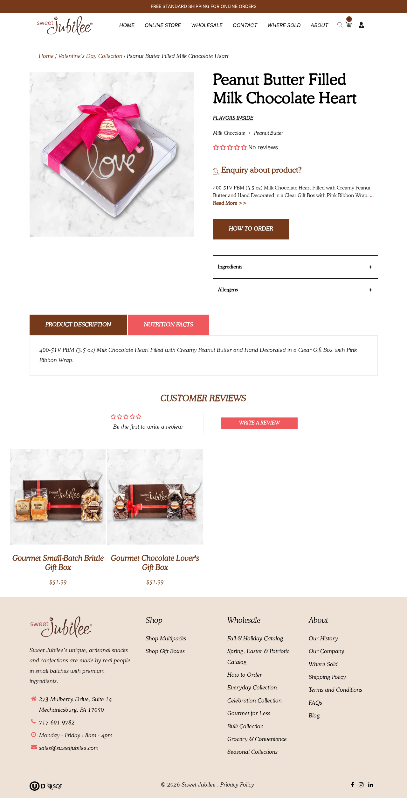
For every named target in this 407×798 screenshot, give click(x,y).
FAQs (315, 703)
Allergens (295, 290)
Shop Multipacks (166, 639)
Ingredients (295, 267)
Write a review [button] (259, 423)
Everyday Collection (252, 688)
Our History (323, 639)
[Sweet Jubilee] (64, 25)
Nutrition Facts (168, 325)
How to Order (251, 229)
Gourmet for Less (248, 713)
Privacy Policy (237, 785)
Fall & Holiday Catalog (255, 639)
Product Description (78, 325)
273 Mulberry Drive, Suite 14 (75, 699)
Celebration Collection (254, 701)
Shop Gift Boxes (165, 651)
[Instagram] (361, 785)
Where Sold (323, 664)
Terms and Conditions (335, 690)
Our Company (326, 651)
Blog (314, 716)
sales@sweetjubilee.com (69, 748)
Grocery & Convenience (257, 739)
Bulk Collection (245, 727)
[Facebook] (352, 785)
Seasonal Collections (252, 752)
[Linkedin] (370, 785)
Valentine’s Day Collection (90, 56)
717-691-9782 (57, 723)
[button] (230, 147)
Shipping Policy (327, 677)
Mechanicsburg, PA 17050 (71, 710)
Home (46, 56)
